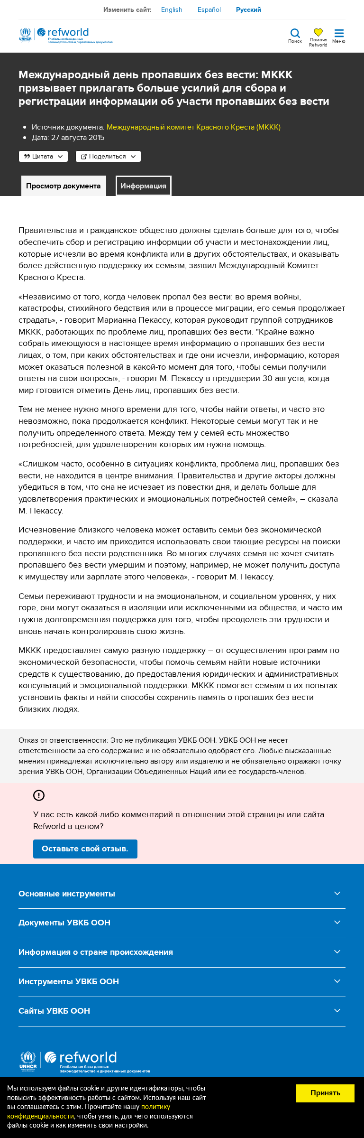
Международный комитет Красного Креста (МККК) (194, 126)
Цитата (42, 156)
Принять (325, 1093)
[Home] (65, 35)
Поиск (295, 40)
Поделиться (107, 156)
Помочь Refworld (318, 41)
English (171, 9)
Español (209, 9)
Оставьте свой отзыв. (85, 848)
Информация (143, 185)
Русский (248, 9)
